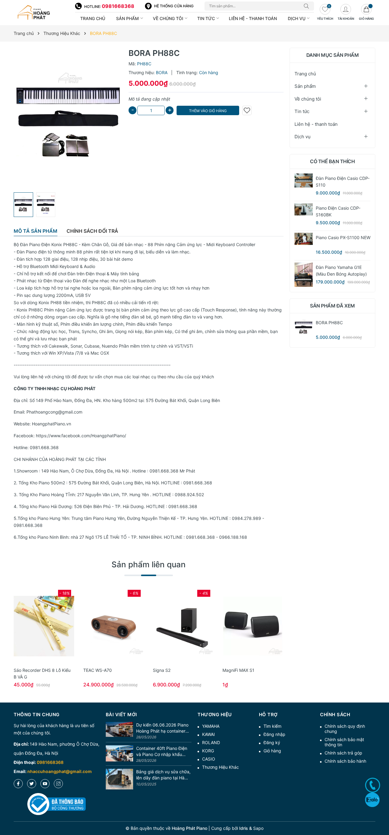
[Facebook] (18, 783)
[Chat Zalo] (372, 799)
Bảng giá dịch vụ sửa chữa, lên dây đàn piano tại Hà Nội (163, 775)
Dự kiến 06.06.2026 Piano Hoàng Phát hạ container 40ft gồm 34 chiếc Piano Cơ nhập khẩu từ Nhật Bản (162, 728)
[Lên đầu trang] (382, 808)
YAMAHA (210, 726)
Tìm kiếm (272, 726)
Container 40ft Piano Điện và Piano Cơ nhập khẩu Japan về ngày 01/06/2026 (163, 751)
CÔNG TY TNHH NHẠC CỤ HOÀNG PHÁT (54, 388)
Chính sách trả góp (343, 752)
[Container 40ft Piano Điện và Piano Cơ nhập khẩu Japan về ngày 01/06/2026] (119, 754)
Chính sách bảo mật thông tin (344, 742)
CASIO (208, 758)
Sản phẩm (128, 18)
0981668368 (118, 6)
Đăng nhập (274, 734)
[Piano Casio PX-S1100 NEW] (303, 239)
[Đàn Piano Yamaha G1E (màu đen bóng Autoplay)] (303, 275)
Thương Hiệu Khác (220, 767)
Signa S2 (161, 670)
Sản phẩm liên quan (149, 564)
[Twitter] (31, 783)
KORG (208, 750)
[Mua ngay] (35, 626)
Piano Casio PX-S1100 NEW (343, 237)
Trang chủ (92, 18)
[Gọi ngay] (372, 785)
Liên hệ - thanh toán (253, 18)
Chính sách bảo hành (345, 761)
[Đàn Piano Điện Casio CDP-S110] (303, 180)
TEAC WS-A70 (97, 670)
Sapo (258, 828)
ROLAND (211, 742)
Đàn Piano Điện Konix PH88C (48, 244)
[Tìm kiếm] (308, 6)
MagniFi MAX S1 (238, 670)
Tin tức (206, 18)
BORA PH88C (329, 322)
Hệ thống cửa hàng (174, 6)
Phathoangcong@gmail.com (54, 411)
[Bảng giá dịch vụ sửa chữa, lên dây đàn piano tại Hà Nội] (119, 779)
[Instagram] (58, 783)
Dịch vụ (297, 18)
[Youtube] (45, 783)
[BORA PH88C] (303, 327)
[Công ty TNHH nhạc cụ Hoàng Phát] (41, 13)
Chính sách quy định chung (345, 728)
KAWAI (208, 734)
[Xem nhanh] (44, 626)
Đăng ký (271, 742)
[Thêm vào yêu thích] (247, 110)
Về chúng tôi (168, 18)
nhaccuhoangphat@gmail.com (59, 771)
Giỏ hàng (272, 750)
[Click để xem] (68, 118)
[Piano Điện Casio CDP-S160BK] (303, 209)
